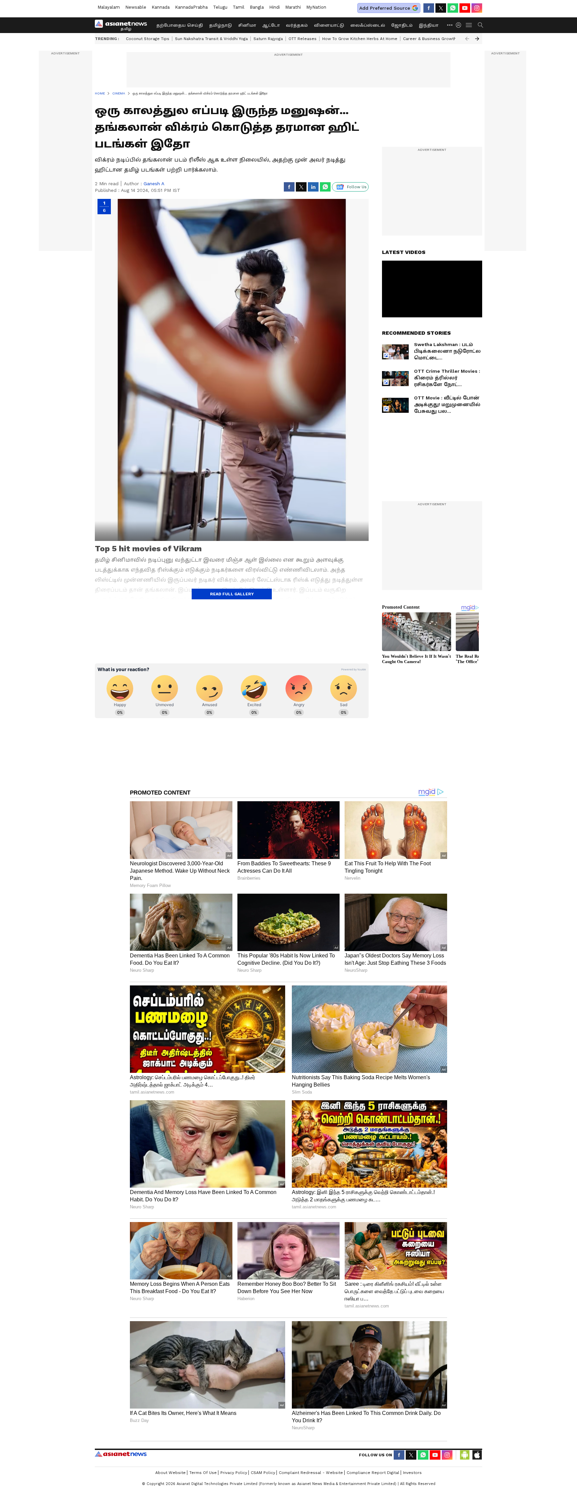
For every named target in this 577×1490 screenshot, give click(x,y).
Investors (412, 1472)
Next (477, 38)
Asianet (121, 1454)
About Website (170, 1472)
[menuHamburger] (469, 25)
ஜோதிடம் (402, 25)
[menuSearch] (480, 25)
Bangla (257, 7)
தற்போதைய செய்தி (179, 25)
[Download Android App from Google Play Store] (464, 1455)
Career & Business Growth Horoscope (441, 38)
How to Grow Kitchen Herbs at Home (359, 38)
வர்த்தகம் (297, 25)
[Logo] (123, 25)
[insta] (476, 8)
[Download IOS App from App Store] (476, 1455)
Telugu (220, 7)
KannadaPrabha (191, 7)
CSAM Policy (263, 1472)
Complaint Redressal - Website (311, 1472)
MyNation (316, 7)
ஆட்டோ (271, 25)
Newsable (135, 7)
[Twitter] (440, 8)
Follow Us (357, 187)
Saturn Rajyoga (268, 38)
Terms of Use (203, 1472)
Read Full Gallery (232, 594)
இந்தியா (428, 25)
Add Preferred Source (384, 8)
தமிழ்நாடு (220, 25)
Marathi (293, 7)
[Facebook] (428, 8)
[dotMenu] (450, 25)
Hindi (274, 7)
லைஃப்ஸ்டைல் (367, 25)
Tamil (238, 7)
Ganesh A (154, 183)
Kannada (161, 7)
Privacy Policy (233, 1472)
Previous (467, 38)
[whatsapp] (452, 8)
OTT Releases (302, 38)
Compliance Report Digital (373, 1472)
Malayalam (109, 7)
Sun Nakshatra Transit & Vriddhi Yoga (211, 38)
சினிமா (247, 25)
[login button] (460, 25)
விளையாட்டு (329, 25)
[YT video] (464, 8)
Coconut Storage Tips (147, 38)
